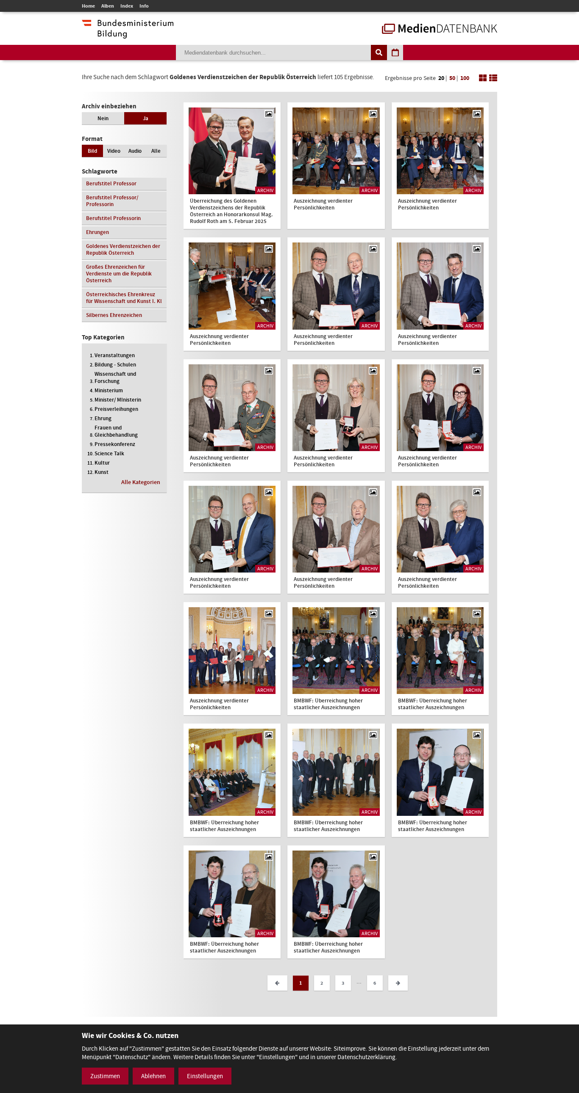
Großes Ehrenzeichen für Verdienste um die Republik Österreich (119, 273)
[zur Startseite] (439, 29)
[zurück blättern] (277, 983)
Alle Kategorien (140, 482)
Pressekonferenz (115, 444)
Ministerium (109, 390)
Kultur (102, 462)
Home (88, 6)
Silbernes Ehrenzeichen (114, 315)
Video (113, 150)
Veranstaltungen (115, 355)
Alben (107, 6)
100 (464, 78)
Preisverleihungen (116, 409)
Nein (103, 118)
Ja (145, 118)
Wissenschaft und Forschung (115, 377)
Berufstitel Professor (111, 183)
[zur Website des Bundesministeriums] (127, 34)
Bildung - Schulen (115, 364)
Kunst (102, 472)
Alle (156, 150)
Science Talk (109, 453)
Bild (92, 150)
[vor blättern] (398, 983)
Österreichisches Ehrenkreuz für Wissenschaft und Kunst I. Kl (124, 298)
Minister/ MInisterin (118, 399)
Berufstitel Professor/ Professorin (112, 201)
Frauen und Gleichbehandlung (116, 431)
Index (126, 6)
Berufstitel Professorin (113, 218)
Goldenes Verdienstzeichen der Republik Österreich (123, 249)
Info (144, 6)
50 (452, 78)
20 (441, 78)
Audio (135, 150)
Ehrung (103, 418)
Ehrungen (97, 232)
